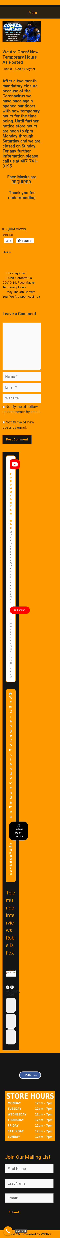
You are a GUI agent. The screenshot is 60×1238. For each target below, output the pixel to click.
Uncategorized (16, 273)
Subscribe (19, 609)
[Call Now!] (7, 1230)
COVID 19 (9, 282)
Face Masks (26, 282)
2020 (10, 278)
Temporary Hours (14, 287)
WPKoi (46, 1234)
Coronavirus (23, 278)
